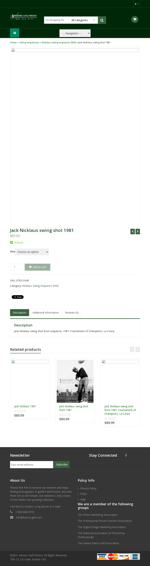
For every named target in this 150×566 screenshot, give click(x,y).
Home (13, 42)
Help (83, 499)
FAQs (83, 494)
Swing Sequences (29, 42)
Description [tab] (19, 312)
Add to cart (39, 267)
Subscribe (62, 464)
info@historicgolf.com (29, 517)
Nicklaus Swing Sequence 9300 (59, 42)
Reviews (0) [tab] (72, 312)
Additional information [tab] (46, 312)
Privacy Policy (88, 488)
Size (12, 251)
